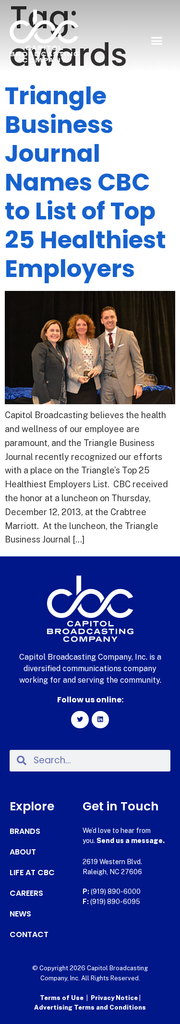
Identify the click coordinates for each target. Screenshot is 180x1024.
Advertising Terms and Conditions (90, 1007)
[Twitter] (79, 719)
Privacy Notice (115, 997)
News (20, 914)
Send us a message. (130, 840)
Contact (29, 935)
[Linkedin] (100, 719)
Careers (26, 893)
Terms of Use (62, 997)
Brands (25, 831)
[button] (157, 41)
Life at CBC (32, 873)
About (23, 852)
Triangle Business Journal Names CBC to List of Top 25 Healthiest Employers (85, 182)
